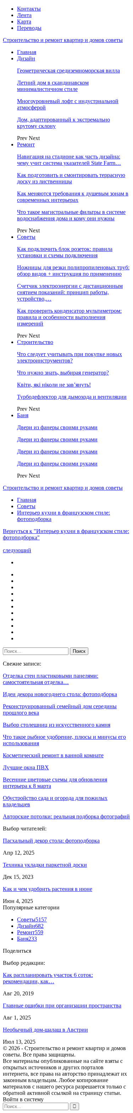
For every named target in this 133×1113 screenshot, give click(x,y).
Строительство (35, 342)
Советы (26, 237)
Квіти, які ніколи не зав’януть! (54, 385)
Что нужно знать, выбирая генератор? (63, 373)
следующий (17, 550)
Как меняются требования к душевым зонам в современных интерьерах (72, 196)
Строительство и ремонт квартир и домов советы (63, 40)
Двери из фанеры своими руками (57, 427)
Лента (24, 15)
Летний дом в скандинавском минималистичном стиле (53, 86)
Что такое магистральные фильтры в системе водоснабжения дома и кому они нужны (71, 215)
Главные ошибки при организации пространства (62, 1005)
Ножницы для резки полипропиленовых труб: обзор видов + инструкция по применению (73, 270)
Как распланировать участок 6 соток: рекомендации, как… (48, 978)
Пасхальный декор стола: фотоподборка (51, 841)
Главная (26, 52)
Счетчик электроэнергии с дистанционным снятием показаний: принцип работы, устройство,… (70, 292)
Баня (22, 415)
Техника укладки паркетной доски (45, 865)
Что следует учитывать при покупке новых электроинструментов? (69, 357)
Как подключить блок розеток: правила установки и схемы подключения (64, 252)
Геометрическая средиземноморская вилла (68, 71)
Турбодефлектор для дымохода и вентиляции (72, 397)
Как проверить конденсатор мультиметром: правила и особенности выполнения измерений (69, 317)
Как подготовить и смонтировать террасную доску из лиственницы (71, 178)
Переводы (29, 28)
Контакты (29, 9)
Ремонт (26, 144)
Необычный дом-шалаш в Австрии (45, 1030)
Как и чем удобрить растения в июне (47, 889)
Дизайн (26, 58)
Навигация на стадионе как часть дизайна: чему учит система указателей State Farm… (69, 160)
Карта (24, 21)
